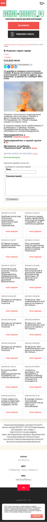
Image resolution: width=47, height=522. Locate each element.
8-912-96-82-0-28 (23, 460)
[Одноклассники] (12, 66)
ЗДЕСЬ (35, 154)
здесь (34, 148)
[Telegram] (15, 66)
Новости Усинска (24, 44)
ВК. (7, 142)
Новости (14, 44)
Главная (6, 44)
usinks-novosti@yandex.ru (23, 479)
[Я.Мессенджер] (5, 66)
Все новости (23, 25)
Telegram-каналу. (21, 137)
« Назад (7, 57)
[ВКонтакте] (8, 66)
